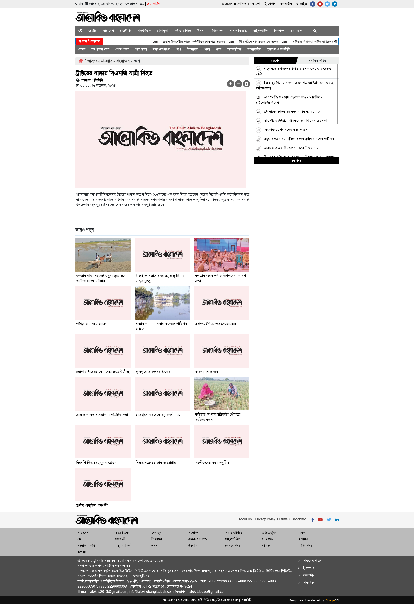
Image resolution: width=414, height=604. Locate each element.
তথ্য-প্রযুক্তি (269, 532)
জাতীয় (92, 30)
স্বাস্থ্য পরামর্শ (122, 545)
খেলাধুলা (162, 30)
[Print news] (246, 83)
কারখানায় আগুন (206, 371)
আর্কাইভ (301, 4)
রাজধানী (119, 539)
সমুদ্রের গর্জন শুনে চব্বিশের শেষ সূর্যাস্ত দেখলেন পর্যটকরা (299, 139)
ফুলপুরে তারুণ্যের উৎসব (153, 371)
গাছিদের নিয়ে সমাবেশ (91, 324)
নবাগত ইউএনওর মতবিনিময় (215, 324)
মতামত (303, 539)
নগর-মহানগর (161, 49)
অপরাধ (82, 552)
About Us (245, 519)
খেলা (207, 49)
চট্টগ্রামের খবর (100, 49)
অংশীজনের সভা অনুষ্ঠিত (212, 462)
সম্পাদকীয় (254, 49)
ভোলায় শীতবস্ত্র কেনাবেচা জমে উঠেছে (102, 371)
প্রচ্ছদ (81, 49)
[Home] (80, 30)
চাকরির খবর (233, 545)
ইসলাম (201, 30)
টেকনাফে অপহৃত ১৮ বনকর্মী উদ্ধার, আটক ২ (292, 111)
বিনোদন (217, 30)
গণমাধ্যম (267, 539)
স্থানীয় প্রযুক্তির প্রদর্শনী (91, 505)
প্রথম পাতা (122, 49)
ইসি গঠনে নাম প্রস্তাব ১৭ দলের (249, 41)
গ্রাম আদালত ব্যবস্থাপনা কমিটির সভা (102, 414)
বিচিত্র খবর (306, 545)
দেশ (178, 49)
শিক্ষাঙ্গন (279, 30)
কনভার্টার (286, 4)
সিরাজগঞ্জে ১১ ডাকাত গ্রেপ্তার (156, 462)
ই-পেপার (270, 4)
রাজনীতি (125, 30)
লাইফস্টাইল (260, 30)
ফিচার (302, 532)
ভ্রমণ (154, 545)
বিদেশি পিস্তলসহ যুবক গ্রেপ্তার (96, 462)
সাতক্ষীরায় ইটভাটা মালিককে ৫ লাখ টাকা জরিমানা (295, 120)
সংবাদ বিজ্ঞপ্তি (238, 30)
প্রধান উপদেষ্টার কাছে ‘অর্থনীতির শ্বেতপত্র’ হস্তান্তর (185, 41)
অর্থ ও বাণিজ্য (182, 30)
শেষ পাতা (141, 49)
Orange (332, 600)
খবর (218, 49)
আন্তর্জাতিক (144, 30)
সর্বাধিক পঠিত (317, 60)
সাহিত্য (266, 545)
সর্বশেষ (275, 60)
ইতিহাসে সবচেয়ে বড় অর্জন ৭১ (158, 414)
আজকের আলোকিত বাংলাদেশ (241, 4)
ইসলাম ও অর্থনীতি (278, 49)
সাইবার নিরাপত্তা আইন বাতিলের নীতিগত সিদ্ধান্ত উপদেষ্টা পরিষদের (325, 41)
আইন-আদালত (197, 539)
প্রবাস (81, 539)
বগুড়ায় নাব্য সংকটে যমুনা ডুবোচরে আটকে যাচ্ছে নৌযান (100, 278)
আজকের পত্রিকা (313, 560)
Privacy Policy (265, 519)
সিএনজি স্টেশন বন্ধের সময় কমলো (286, 129)
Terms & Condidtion (292, 519)
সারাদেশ (108, 30)
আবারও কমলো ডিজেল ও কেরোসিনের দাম (291, 148)
